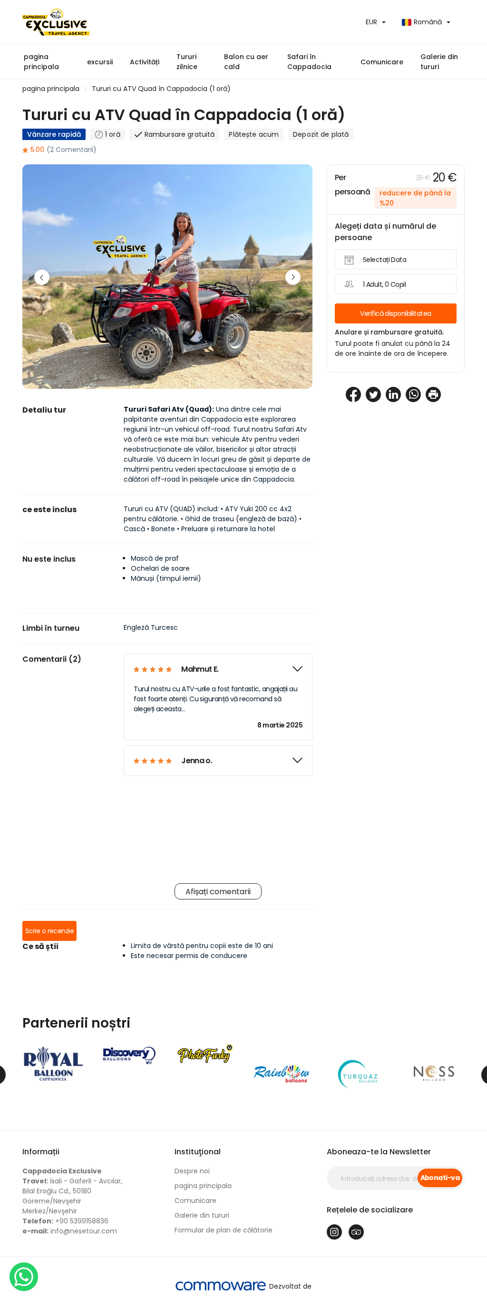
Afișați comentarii (218, 891)
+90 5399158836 (65, 1221)
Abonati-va (439, 1177)
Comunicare (381, 62)
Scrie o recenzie (49, 931)
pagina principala (41, 61)
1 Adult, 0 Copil (384, 284)
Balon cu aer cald (246, 61)
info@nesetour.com (69, 1231)
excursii (100, 62)
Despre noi (192, 1171)
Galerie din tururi (439, 61)
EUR (371, 22)
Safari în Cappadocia (309, 61)
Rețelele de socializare (370, 1209)
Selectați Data (384, 259)
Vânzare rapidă (54, 134)
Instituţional (198, 1151)
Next (293, 277)
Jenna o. (196, 760)
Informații (40, 1151)
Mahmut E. (199, 669)
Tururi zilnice (186, 61)
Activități (144, 62)
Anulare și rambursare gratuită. (389, 332)
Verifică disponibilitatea (395, 313)
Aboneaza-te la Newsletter (379, 1151)
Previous (41, 277)
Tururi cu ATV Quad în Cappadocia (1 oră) (161, 88)
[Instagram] (334, 1232)
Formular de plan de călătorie (224, 1230)
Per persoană (352, 184)
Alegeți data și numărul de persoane (385, 232)
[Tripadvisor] (356, 1232)
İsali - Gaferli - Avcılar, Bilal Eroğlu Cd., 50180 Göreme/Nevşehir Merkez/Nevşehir (72, 1191)
